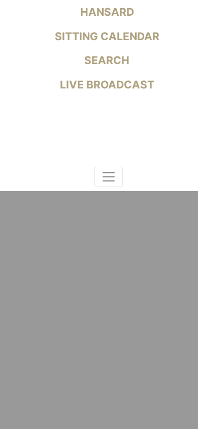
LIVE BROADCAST (105, 84)
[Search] (84, 178)
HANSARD (106, 12)
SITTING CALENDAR (105, 36)
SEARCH (105, 60)
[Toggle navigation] (108, 177)
